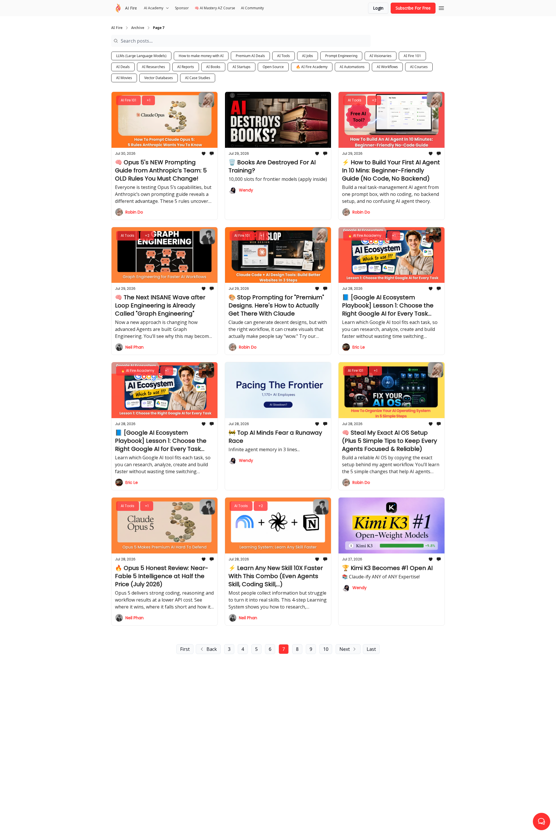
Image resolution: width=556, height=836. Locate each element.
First (185, 649)
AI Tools (283, 55)
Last (371, 649)
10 (325, 649)
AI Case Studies (197, 77)
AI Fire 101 (412, 55)
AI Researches (153, 66)
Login (378, 8)
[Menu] (441, 7)
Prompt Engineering (341, 55)
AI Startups (241, 66)
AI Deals (123, 66)
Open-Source (273, 66)
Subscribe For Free (413, 8)
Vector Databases (158, 77)
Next (344, 649)
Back (211, 649)
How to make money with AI (201, 55)
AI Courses (419, 66)
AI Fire (116, 28)
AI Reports (185, 66)
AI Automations (352, 66)
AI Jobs (307, 55)
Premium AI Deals (250, 55)
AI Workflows (387, 66)
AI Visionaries (381, 55)
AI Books (213, 66)
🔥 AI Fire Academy (312, 66)
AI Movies (124, 77)
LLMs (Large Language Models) (141, 55)
